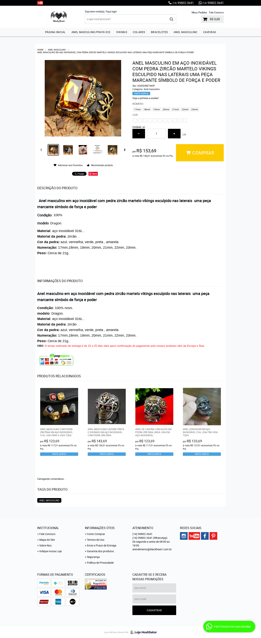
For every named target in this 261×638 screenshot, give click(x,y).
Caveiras (209, 32)
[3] (145, 120)
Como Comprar (96, 534)
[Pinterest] (213, 536)
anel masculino (49, 500)
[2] (140, 120)
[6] (160, 120)
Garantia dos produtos (100, 551)
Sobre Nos (45, 545)
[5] (155, 120)
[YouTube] (40, 3)
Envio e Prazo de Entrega (101, 545)
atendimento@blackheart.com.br (152, 549)
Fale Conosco (216, 12)
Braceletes (159, 32)
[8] (170, 120)
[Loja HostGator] (142, 632)
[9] (175, 120)
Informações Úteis (100, 528)
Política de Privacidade (100, 562)
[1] (135, 120)
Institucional (48, 528)
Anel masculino (185, 32)
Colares (139, 32)
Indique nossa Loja (50, 551)
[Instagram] (184, 536)
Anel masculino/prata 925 (90, 32)
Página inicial (55, 32)
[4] (150, 120)
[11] (185, 120)
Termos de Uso (95, 539)
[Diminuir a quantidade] (138, 133)
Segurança (93, 557)
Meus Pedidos (199, 12)
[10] (180, 120)
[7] (165, 120)
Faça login (111, 11)
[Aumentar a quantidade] (174, 133)
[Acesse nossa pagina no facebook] (205, 536)
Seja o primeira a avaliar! (145, 98)
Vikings (121, 32)
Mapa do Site (47, 539)
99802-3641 (183, 3)
